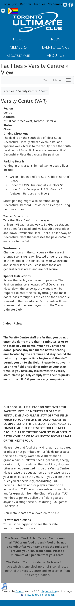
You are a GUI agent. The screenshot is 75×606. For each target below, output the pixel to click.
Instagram (3, 11)
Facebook (70, 5)
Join (15, 4)
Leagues (39, 4)
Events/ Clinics (55, 47)
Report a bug (49, 591)
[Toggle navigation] (68, 80)
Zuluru (19, 591)
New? (55, 39)
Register (25, 4)
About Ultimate (18, 56)
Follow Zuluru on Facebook (39, 594)
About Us (56, 55)
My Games (55, 4)
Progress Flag (13, 11)
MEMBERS (18, 47)
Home (18, 39)
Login (6, 4)
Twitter (65, 5)
